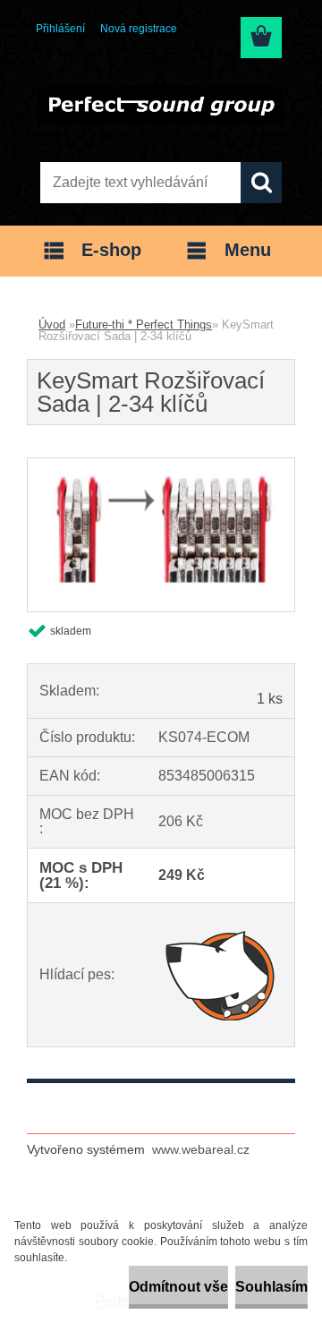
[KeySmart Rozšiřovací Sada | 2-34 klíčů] (161, 465)
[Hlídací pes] (220, 975)
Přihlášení (60, 28)
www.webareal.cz (201, 1149)
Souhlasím (271, 1286)
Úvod (51, 324)
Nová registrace (138, 28)
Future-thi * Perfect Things (143, 324)
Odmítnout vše (178, 1286)
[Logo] (161, 104)
